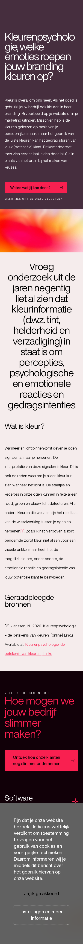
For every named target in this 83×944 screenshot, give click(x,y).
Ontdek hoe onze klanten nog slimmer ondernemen (36, 760)
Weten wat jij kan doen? (30, 187)
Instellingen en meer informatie (42, 914)
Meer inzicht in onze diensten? (33, 198)
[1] (22, 531)
